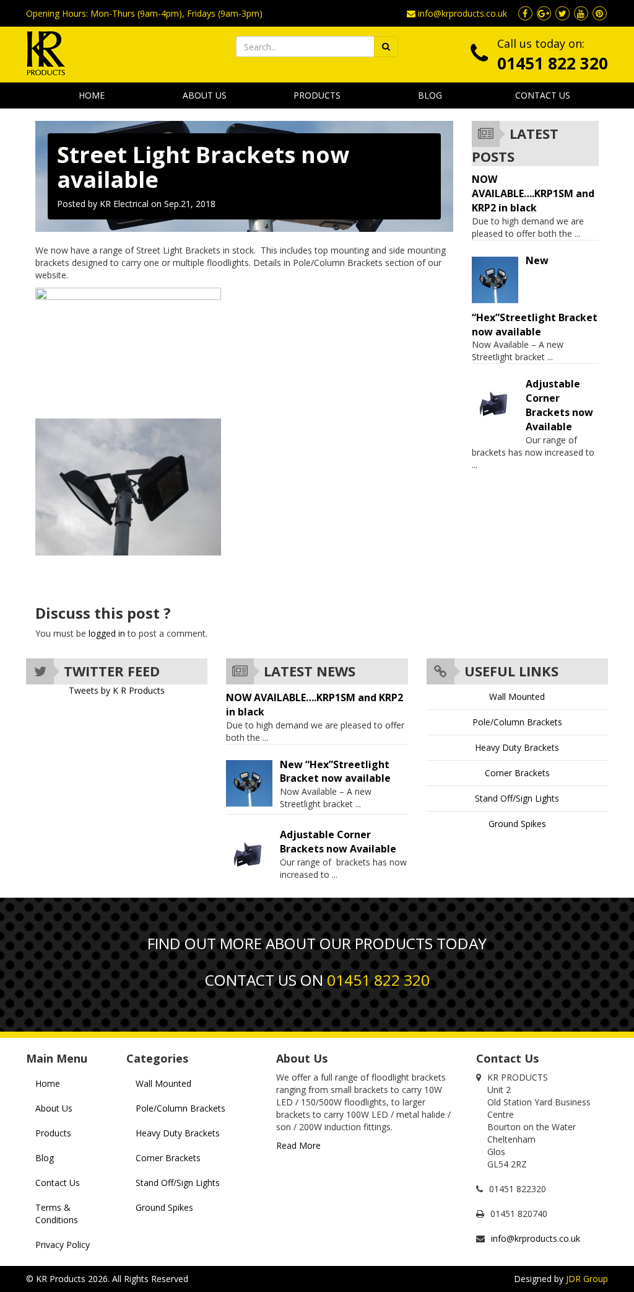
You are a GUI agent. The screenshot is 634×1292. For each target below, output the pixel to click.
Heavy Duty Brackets (517, 747)
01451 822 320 (552, 63)
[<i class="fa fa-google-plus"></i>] (543, 13)
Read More (298, 1145)
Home (92, 95)
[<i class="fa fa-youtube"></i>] (580, 13)
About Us (205, 95)
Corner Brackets (517, 773)
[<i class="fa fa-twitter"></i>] (562, 13)
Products (317, 95)
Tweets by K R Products (117, 690)
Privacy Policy (62, 1244)
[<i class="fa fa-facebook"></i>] (525, 13)
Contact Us (542, 95)
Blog (430, 95)
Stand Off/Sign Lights (517, 798)
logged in (107, 633)
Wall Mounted (517, 696)
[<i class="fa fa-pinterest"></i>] (599, 13)
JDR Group (587, 1279)
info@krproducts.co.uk (462, 13)
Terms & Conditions (56, 1213)
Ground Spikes (517, 824)
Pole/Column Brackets (517, 722)
